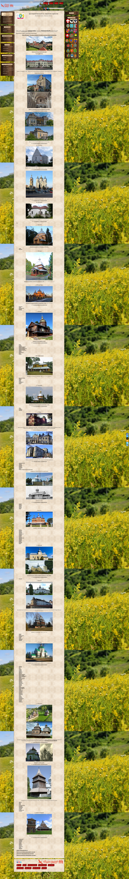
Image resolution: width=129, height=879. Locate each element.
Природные (5, 30)
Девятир (20, 463)
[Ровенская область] (71, 52)
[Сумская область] (71, 27)
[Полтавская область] (67, 32)
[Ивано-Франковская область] (71, 22)
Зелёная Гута (21, 533)
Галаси (20, 379)
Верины (20, 350)
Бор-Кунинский (21, 308)
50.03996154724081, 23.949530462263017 (40, 837)
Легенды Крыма (5, 50)
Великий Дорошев (22, 349)
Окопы (20, 689)
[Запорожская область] (68, 47)
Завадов (20, 505)
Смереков (20, 807)
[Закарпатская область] (75, 27)
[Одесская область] (71, 42)
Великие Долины (22, 347)
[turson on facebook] (44, 8)
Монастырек (21, 683)
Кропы (20, 634)
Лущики (20, 670)
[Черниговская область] (75, 22)
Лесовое (20, 640)
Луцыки (20, 669)
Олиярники (21, 690)
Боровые (20, 309)
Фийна (20, 843)
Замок (20, 508)
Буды (20, 344)
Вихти (20, 353)
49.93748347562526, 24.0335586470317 (40, 461)
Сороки (20, 809)
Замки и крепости (6, 71)
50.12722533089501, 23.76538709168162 (40, 406)
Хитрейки (20, 844)
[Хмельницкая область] (71, 47)
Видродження (21, 352)
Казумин (20, 537)
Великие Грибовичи (22, 346)
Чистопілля (21, 846)
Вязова (20, 378)
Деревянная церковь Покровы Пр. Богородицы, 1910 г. (36, 303)
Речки (20, 803)
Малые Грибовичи (22, 674)
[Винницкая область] (75, 32)
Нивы (20, 686)
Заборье (20, 503)
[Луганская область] (71, 37)
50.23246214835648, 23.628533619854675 (40, 143)
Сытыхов (20, 841)
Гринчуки (20, 410)
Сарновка (20, 806)
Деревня (20, 464)
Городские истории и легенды (8, 46)
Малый (20, 677)
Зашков (20, 531)
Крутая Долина (21, 635)
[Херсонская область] (68, 52)
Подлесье (20, 699)
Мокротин (20, 682)
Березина (20, 249)
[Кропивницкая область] (75, 57)
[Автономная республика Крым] (67, 37)
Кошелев (20, 578)
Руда (20, 804)
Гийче (20, 380)
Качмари (20, 539)
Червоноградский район (45, 30)
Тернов (20, 842)
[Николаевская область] (71, 57)
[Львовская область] (68, 27)
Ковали (20, 541)
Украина (4, 59)
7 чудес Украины (6, 66)
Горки (20, 383)
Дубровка (20, 467)
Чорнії (20, 847)
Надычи (20, 685)
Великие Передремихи (23, 348)
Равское (20, 802)
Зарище (20, 529)
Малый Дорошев (22, 678)
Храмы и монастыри (6, 37)
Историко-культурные (6, 28)
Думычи (26, 469)
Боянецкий (30, 31)
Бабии (20, 248)
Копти (20, 543)
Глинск (20, 381)
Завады (20, 506)
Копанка (20, 542)
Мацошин (20, 679)
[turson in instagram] (46, 8)
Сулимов (20, 840)
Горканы (20, 382)
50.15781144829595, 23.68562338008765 (40, 502)
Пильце (20, 696)
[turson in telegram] (48, 8)
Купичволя (21, 638)
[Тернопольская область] (76, 42)
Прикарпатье (5, 73)
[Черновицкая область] (68, 57)
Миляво (20, 680)
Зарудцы (20, 530)
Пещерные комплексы (6, 39)
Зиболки (20, 534)
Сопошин (20, 808)
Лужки (20, 668)
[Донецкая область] (75, 37)
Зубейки (20, 535)
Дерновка (20, 465)
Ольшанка (21, 691)
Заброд (20, 504)
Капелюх (20, 538)
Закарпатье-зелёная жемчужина (8, 69)
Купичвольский (24, 31)
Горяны (20, 408)
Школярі (20, 848)
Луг (19, 667)
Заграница (4, 57)
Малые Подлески (22, 676)
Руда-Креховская (22, 805)
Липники (20, 666)
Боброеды (20, 306)
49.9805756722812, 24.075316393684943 (40, 200)
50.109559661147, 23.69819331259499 (40, 221)
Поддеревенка (21, 698)
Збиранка (20, 532)
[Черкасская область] (75, 47)
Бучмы (20, 345)
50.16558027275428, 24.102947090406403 (40, 342)
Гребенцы (20, 409)
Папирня (20, 693)
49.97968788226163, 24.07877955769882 (40, 169)
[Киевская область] (71, 32)
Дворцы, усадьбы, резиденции (8, 68)
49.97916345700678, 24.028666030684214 (40, 577)
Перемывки (21, 694)
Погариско (21, 697)
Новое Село (21, 688)
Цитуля (20, 845)
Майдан (20, 672)
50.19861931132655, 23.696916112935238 (40, 664)
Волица (20, 354)
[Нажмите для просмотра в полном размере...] (39, 69)
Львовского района (32, 30)
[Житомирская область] (67, 42)
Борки (20, 307)
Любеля (20, 671)
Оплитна (20, 692)
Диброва (20, 466)
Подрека (20, 700)
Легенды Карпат (5, 48)
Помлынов (21, 701)
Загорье (20, 507)
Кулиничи (20, 636)
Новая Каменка (21, 687)
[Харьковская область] (75, 52)
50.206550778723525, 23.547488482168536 (40, 764)
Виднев (20, 351)
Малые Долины (21, 675)
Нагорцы (20, 684)
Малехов (20, 673)
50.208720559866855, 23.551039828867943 (40, 742)
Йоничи (20, 536)
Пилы (20, 695)
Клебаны (20, 540)
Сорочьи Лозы (21, 810)
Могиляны (20, 681)
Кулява (20, 637)
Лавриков (20, 639)
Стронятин (21, 839)
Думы (20, 468)
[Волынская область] (68, 22)
